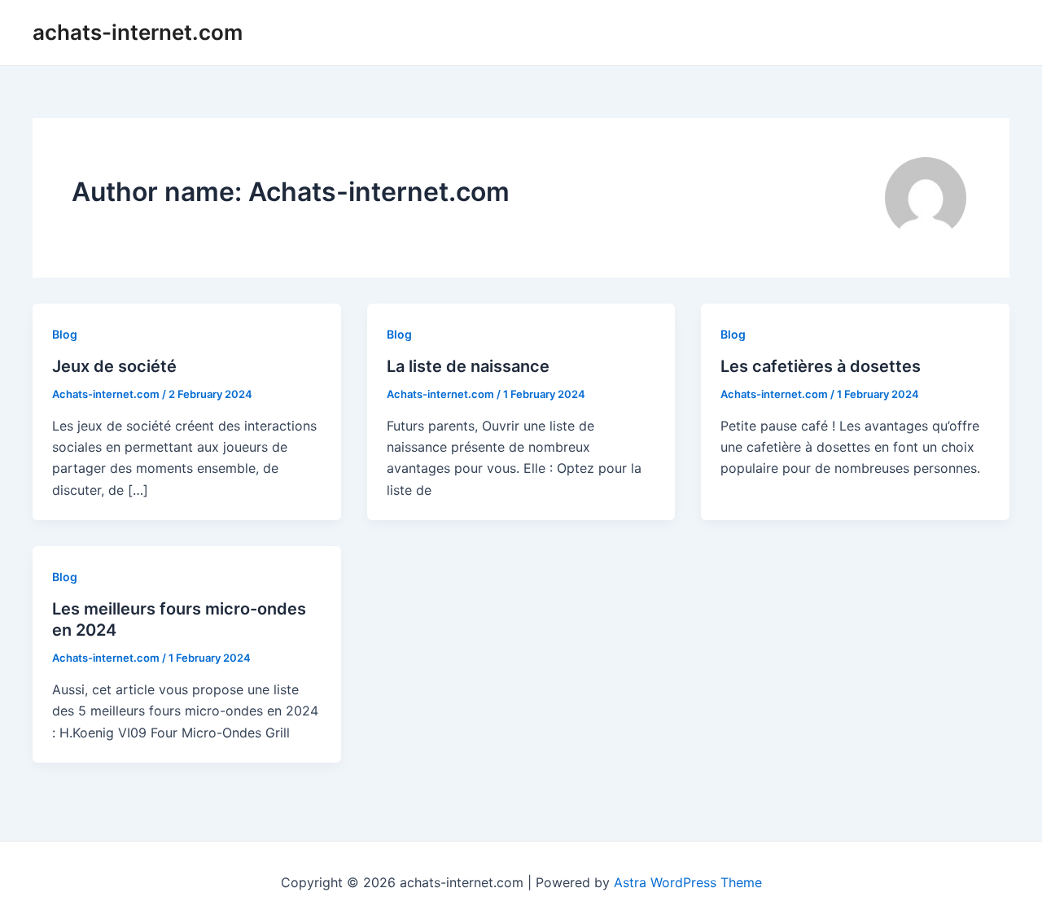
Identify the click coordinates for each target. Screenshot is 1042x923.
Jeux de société (114, 366)
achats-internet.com (138, 32)
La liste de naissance (468, 366)
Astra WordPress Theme (688, 882)
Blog (64, 334)
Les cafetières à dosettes (820, 366)
